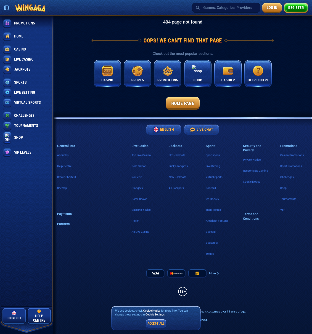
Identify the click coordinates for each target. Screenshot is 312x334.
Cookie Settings (155, 314)
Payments (64, 214)
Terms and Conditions (251, 216)
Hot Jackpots (177, 155)
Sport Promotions (291, 166)
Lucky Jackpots (178, 166)
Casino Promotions (292, 155)
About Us (63, 155)
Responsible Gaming (255, 170)
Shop (283, 188)
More (212, 273)
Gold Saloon (139, 166)
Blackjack (137, 188)
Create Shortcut (66, 177)
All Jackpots (176, 188)
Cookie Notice (251, 181)
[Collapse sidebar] (6, 8)
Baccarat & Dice (141, 209)
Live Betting (213, 166)
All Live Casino (140, 231)
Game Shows (139, 199)
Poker (135, 220)
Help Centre (64, 166)
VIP (282, 209)
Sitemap (62, 188)
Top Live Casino (141, 155)
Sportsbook (213, 155)
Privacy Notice (252, 159)
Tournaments (288, 199)
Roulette (137, 177)
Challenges (287, 177)
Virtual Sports (214, 177)
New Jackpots (177, 177)
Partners (63, 224)
